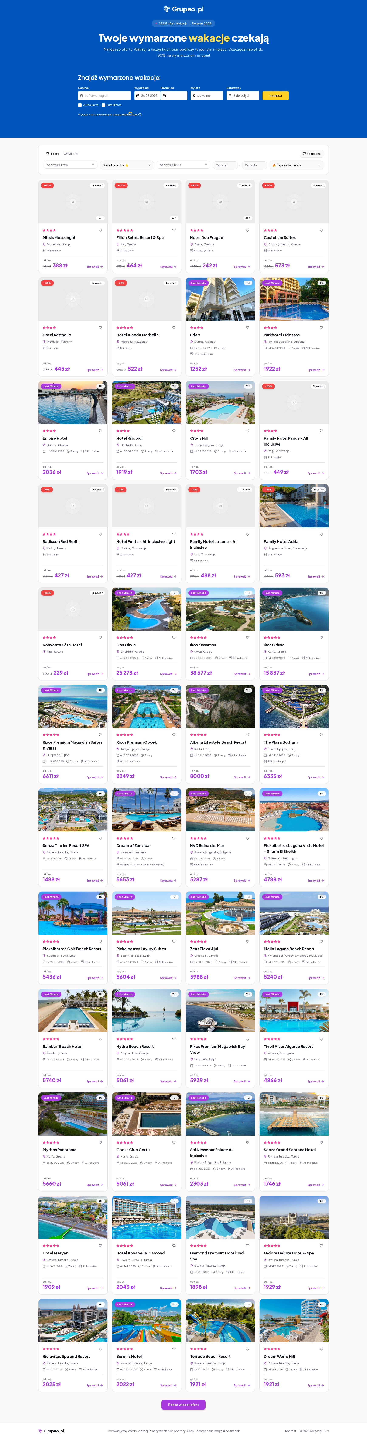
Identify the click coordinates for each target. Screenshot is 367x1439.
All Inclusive (90, 105)
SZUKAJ (276, 96)
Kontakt (290, 1431)
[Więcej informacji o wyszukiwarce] (139, 114)
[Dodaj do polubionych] (100, 230)
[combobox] (127, 165)
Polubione (314, 154)
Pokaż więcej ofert (183, 1404)
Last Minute (114, 105)
